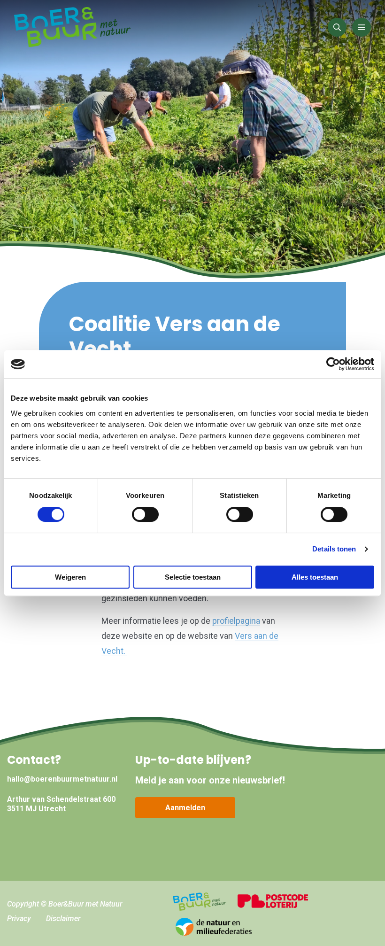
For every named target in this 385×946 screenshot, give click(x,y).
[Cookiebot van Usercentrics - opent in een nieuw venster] (333, 364)
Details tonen (334, 549)
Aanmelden (185, 807)
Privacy (19, 918)
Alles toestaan (315, 577)
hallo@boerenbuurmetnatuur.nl (62, 779)
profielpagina (236, 621)
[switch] (145, 514)
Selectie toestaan (193, 577)
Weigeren (70, 577)
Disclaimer (63, 918)
